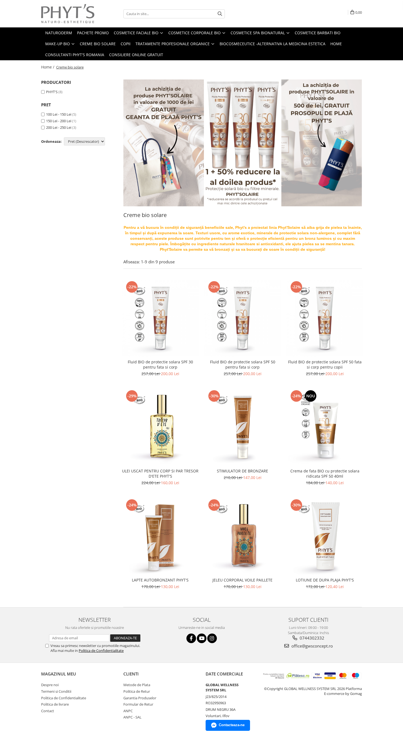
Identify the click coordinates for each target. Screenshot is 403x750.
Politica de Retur (136, 691)
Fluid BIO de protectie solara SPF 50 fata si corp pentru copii (325, 364)
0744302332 (311, 638)
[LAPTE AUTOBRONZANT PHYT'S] (160, 536)
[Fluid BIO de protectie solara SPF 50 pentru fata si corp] (242, 318)
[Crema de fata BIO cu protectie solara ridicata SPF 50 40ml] (324, 427)
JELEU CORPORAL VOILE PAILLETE (242, 580)
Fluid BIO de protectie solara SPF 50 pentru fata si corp (242, 364)
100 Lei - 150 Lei (58, 114)
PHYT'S (52, 91)
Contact (47, 710)
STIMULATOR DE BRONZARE (242, 471)
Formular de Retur (138, 704)
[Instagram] (212, 638)
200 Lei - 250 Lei (58, 127)
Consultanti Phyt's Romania (74, 54)
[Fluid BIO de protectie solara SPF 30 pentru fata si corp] (160, 318)
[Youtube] (201, 638)
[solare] (242, 142)
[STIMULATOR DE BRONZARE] (242, 427)
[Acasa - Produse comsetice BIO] (68, 13)
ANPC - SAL (132, 717)
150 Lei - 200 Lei (58, 120)
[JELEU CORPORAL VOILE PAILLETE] (242, 536)
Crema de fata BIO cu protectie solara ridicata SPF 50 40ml (324, 473)
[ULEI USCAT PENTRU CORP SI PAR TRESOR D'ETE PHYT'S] (160, 427)
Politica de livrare (55, 704)
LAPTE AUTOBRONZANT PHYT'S (160, 580)
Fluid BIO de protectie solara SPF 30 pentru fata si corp (160, 364)
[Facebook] (191, 638)
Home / (48, 67)
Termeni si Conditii (56, 691)
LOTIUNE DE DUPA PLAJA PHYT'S (325, 580)
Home (336, 43)
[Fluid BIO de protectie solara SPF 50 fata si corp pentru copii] (324, 318)
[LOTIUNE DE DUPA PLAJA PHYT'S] (324, 536)
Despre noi (50, 684)
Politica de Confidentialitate (101, 650)
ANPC (128, 710)
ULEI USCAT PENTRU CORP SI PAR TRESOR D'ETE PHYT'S (160, 473)
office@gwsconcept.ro (311, 646)
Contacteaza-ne (232, 725)
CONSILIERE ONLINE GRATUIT (136, 54)
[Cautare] (220, 13)
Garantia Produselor (139, 697)
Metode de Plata (136, 684)
